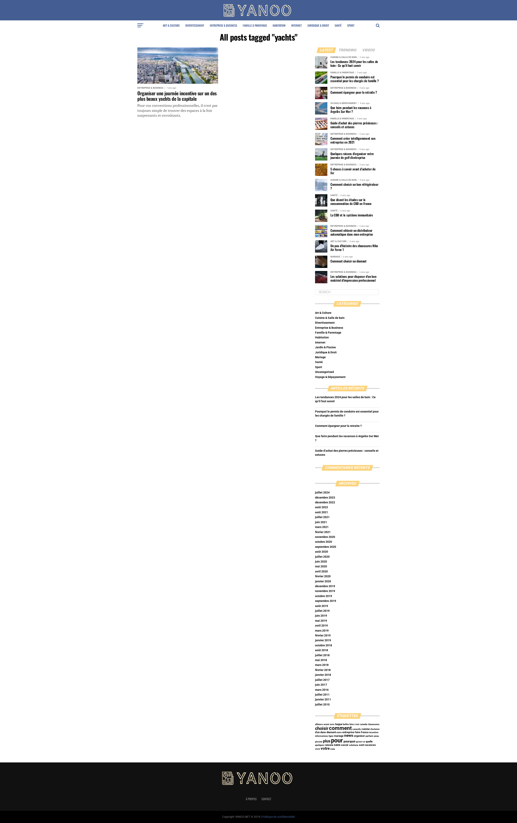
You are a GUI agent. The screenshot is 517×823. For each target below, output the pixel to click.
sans (337, 745)
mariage (339, 735)
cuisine (365, 729)
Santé (338, 25)
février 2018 (323, 670)
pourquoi (349, 741)
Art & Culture (171, 25)
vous (332, 749)
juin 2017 (321, 685)
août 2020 (321, 551)
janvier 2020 (323, 581)
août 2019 (321, 606)
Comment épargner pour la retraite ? (338, 426)
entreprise (348, 732)
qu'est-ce (360, 741)
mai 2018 (321, 660)
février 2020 (323, 576)
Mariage (320, 357)
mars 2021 (322, 527)
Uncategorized (324, 372)
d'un (317, 732)
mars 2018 (322, 665)
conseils (356, 729)
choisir (321, 728)
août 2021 (321, 512)
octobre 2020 (323, 542)
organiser (359, 735)
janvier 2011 (323, 699)
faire (357, 732)
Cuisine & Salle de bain (330, 318)
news (348, 735)
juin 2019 (321, 615)
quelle (369, 741)
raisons (329, 744)
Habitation (279, 25)
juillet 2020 (322, 556)
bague (338, 724)
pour (337, 740)
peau (376, 736)
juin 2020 (321, 561)
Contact (266, 799)
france (365, 732)
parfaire (369, 736)
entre (339, 732)
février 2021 (323, 532)
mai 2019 (321, 620)
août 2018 (321, 650)
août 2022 (321, 507)
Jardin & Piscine (325, 347)
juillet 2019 (322, 611)
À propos (251, 799)
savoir (344, 744)
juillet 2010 (322, 704)
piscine (318, 741)
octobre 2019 (323, 596)
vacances (370, 744)
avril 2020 (321, 571)
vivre (317, 749)
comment (340, 728)
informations (321, 736)
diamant (331, 732)
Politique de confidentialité (278, 817)
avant (326, 724)
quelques (319, 745)
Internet (296, 25)
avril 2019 (321, 625)
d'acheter (375, 729)
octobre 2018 (323, 645)
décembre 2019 (325, 586)
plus (326, 741)
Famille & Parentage (255, 25)
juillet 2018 (322, 655)
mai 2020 (321, 566)
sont (361, 744)
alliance (319, 724)
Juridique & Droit (318, 25)
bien (352, 724)
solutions (353, 745)
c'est (356, 724)
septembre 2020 (325, 547)
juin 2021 (321, 522)
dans (323, 732)
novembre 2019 (325, 591)
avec (332, 724)
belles (346, 724)
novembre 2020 (325, 537)
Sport (350, 25)
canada (363, 724)
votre (325, 748)
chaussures (373, 724)
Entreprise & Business (223, 25)
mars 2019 (322, 630)
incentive (373, 732)
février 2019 (323, 635)
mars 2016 (322, 690)
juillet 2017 (322, 680)
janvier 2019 (323, 640)
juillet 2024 (322, 492)
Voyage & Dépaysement (330, 377)
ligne (331, 736)
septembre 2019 (325, 601)
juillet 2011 (322, 694)
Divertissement (194, 25)
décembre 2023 (325, 497)
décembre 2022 (325, 502)
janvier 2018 (323, 675)
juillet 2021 (322, 517)
